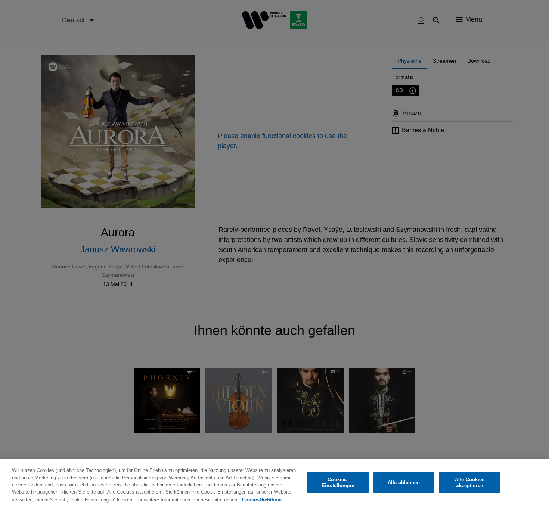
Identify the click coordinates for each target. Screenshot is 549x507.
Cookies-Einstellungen (338, 482)
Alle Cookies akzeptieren (470, 482)
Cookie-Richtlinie (262, 499)
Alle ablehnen (404, 482)
